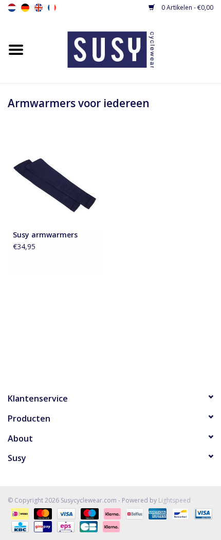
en (38, 8)
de (25, 8)
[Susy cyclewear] (126, 48)
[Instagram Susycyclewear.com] (129, 352)
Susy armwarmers (45, 234)
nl (12, 8)
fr (52, 8)
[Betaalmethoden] (19, 513)
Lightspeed (174, 500)
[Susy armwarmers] (55, 184)
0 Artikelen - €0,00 (186, 7)
